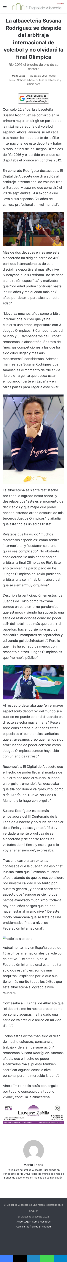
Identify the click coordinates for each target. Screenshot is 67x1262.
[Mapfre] (33, 1123)
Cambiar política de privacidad (33, 1226)
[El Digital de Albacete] (36, 6)
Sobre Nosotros (41, 1221)
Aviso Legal (23, 1221)
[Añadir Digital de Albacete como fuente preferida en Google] (33, 98)
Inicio (11, 79)
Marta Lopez (18, 75)
